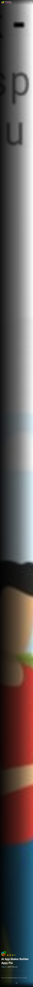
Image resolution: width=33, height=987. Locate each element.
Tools (3, 967)
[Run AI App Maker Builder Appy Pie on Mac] (16, 973)
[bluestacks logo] (6, 2)
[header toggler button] (31, 2)
